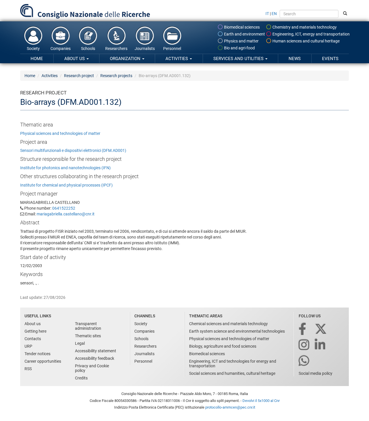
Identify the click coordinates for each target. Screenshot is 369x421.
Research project (79, 75)
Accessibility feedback (94, 358)
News (295, 58)
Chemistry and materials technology (304, 27)
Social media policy (315, 373)
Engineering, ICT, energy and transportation (311, 34)
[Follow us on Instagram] (304, 345)
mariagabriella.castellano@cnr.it (66, 214)
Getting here (35, 331)
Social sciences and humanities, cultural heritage (232, 373)
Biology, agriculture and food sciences (222, 346)
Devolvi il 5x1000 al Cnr (261, 400)
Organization (126, 58)
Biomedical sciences (241, 27)
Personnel (172, 48)
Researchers (116, 48)
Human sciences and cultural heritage (306, 41)
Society (33, 48)
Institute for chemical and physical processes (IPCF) (66, 185)
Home (37, 58)
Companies (60, 48)
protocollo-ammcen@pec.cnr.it (230, 407)
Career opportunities (43, 361)
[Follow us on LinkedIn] (320, 345)
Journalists (145, 48)
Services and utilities (239, 58)
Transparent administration (88, 326)
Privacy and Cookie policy (92, 368)
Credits (81, 378)
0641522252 (63, 208)
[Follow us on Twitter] (321, 329)
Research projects (116, 75)
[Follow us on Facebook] (303, 329)
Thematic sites (88, 336)
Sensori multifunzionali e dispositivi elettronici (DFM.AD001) (73, 150)
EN (274, 13)
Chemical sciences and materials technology (228, 323)
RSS (28, 368)
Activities (177, 58)
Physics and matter (241, 41)
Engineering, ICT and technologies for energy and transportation (232, 363)
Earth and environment (244, 34)
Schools (88, 48)
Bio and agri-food (239, 48)
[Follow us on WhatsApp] (304, 361)
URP (28, 346)
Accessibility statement (95, 351)
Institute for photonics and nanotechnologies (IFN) (65, 167)
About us (75, 58)
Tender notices (37, 353)
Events (330, 58)
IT (267, 13)
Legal (80, 343)
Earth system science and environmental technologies (237, 331)
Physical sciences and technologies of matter (60, 133)
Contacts (33, 338)
